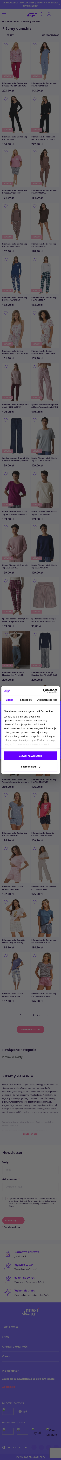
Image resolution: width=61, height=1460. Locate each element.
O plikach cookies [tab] (47, 699)
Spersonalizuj (28, 766)
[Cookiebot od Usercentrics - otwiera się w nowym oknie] (43, 691)
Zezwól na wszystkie (30, 755)
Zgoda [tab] (9, 699)
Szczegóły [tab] (26, 699)
